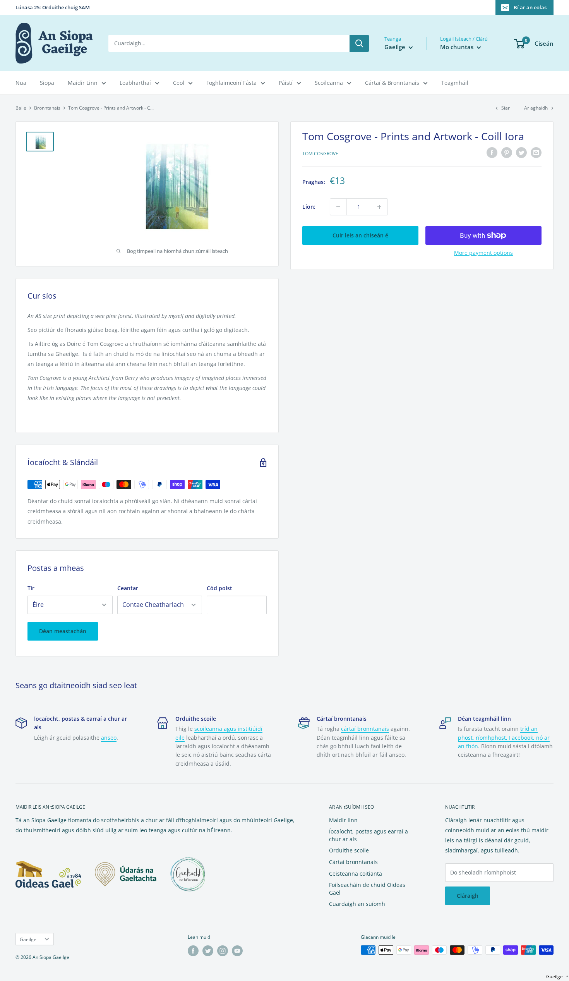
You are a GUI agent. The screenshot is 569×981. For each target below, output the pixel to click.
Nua (20, 82)
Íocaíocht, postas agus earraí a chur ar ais (368, 835)
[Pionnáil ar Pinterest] (506, 152)
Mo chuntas (457, 47)
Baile (20, 108)
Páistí (286, 82)
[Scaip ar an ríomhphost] (536, 152)
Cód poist (219, 588)
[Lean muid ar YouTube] (237, 950)
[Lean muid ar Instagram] (222, 950)
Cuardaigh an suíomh (357, 903)
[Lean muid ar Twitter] (207, 950)
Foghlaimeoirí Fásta (231, 82)
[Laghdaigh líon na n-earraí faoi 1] (338, 207)
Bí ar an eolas (530, 7)
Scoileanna (329, 82)
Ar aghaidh (536, 108)
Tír (30, 588)
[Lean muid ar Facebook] (193, 950)
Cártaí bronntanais (353, 862)
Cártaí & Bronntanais (392, 82)
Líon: (308, 206)
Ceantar (127, 588)
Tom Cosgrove (320, 153)
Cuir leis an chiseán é (360, 235)
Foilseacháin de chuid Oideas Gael (367, 888)
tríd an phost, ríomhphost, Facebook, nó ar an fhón (504, 737)
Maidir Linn (83, 82)
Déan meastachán (62, 631)
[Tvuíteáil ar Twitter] (521, 152)
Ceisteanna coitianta (355, 873)
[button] (557, 976)
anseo (109, 737)
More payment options (483, 252)
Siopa (47, 82)
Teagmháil (454, 82)
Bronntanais (47, 108)
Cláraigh (467, 895)
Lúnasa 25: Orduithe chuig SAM (52, 7)
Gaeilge (28, 939)
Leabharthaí (135, 82)
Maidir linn (343, 820)
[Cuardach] (359, 43)
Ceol (178, 82)
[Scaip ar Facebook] (492, 152)
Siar (505, 108)
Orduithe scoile (349, 850)
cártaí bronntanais (365, 728)
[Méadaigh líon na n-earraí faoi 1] (379, 207)
